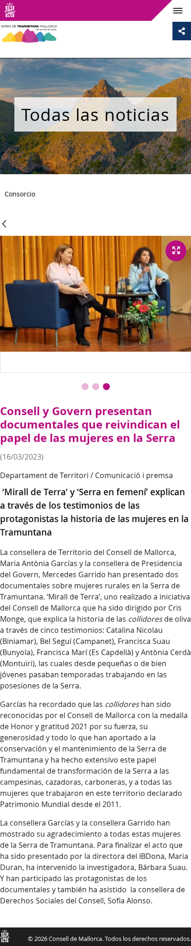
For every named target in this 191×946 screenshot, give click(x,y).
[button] (85, 386)
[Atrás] (4, 224)
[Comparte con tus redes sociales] (181, 31)
